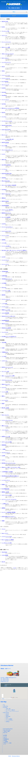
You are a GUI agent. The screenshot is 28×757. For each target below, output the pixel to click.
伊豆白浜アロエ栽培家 (6, 327)
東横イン (3, 396)
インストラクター (9, 720)
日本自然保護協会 (5, 205)
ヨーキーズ (4, 387)
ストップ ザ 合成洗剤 (6, 217)
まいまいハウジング (6, 299)
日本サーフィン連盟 (6, 47)
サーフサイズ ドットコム (7, 121)
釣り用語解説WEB (5, 488)
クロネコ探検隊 (5, 555)
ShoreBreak (4, 95)
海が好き (3, 112)
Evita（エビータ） (5, 414)
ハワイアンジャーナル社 (7, 536)
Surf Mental (4, 189)
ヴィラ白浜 (4, 356)
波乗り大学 (4, 159)
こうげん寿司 (4, 303)
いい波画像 (5, 741)
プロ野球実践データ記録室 (7, 471)
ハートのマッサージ (6, 480)
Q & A (7, 717)
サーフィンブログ (5, 235)
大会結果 (5, 740)
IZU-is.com (4, 287)
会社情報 (5, 735)
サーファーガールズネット (7, 226)
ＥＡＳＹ (3, 154)
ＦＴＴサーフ (4, 169)
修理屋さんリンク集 (6, 436)
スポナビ (3, 459)
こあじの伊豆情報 (5, 312)
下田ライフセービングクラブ (8, 53)
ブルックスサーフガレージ (7, 149)
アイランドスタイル (6, 78)
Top (4, 704)
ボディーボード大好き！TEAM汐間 (9, 185)
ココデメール (4, 360)
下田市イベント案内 (7, 743)
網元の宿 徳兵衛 (5, 407)
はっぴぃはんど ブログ (6, 231)
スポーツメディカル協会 (7, 441)
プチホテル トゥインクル (7, 380)
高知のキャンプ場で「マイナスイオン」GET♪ (11, 467)
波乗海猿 (3, 239)
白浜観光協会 (4, 275)
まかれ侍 (3, 256)
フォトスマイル (5, 332)
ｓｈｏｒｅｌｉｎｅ (6, 75)
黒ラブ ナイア (4, 134)
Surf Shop (5, 707)
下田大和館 (4, 342)
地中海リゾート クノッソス (7, 367)
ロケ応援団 (4, 283)
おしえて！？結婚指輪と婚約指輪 (8, 512)
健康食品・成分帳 (5, 491)
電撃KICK (4, 198)
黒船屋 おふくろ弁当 (6, 309)
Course (7, 713)
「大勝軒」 (4, 449)
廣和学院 (3, 294)
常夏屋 (3, 520)
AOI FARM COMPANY (6, 164)
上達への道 (8, 708)
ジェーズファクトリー (6, 62)
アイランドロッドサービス (7, 420)
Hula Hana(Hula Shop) (8, 728)
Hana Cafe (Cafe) (6, 730)
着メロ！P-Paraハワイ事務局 (8, 539)
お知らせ (5, 737)
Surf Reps (4, 103)
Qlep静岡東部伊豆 (5, 320)
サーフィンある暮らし (6, 246)
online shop (5, 706)
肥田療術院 (4, 445)
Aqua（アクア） (5, 533)
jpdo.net (3, 561)
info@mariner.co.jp (4, 681)
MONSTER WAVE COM (6, 173)
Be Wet (3, 26)
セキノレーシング (5, 84)
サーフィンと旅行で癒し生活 (8, 139)
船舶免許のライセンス (6, 212)
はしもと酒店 (4, 145)
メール (14, 567)
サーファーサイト (5, 99)
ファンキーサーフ (5, 260)
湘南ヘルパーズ (5, 425)
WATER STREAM (5, 142)
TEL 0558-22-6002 (14, 8)
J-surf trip (4, 223)
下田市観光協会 (5, 271)
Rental (7, 715)
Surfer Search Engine (6, 129)
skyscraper (4, 92)
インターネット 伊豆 (6, 290)
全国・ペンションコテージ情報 (8, 375)
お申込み (7, 721)
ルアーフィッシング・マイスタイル (9, 499)
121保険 (3, 455)
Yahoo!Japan (4, 552)
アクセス (5, 736)
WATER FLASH (5, 21)
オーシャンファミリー (6, 41)
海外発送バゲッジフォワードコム (8, 463)
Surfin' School (6, 712)
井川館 (3, 347)
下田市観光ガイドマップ (7, 278)
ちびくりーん (4, 35)
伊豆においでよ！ (5, 323)
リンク (4, 744)
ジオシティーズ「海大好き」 (8, 209)
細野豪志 (3, 507)
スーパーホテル (5, 400)
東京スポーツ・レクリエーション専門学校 (10, 108)
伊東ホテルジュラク (6, 384)
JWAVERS (4, 177)
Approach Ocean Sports (7, 125)
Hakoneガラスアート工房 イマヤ (8, 316)
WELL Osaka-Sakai (6, 180)
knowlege (4, 87)
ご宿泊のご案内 (6, 731)
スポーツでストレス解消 (7, 495)
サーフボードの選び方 (10, 709)
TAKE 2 (3, 70)
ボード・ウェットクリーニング (12, 711)
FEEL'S (3, 66)
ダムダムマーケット (6, 452)
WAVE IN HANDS (5, 201)
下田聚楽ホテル (5, 352)
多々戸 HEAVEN (5, 81)
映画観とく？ (4, 484)
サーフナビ (4, 116)
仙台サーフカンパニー (6, 193)
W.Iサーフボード (5, 58)
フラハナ (3, 529)
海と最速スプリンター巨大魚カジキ (9, 336)
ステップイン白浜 (5, 371)
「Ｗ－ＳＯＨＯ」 (5, 429)
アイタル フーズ (5, 306)
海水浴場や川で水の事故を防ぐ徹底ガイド (10, 475)
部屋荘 (3, 403)
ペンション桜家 (5, 391)
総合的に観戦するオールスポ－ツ (8, 516)
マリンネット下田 (5, 31)
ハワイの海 (4, 242)
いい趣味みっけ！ (5, 503)
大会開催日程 (6, 739)
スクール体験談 (9, 719)
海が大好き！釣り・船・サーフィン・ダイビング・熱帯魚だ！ (14, 250)
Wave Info (5, 732)
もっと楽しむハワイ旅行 (7, 542)
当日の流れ (8, 716)
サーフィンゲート (5, 264)
